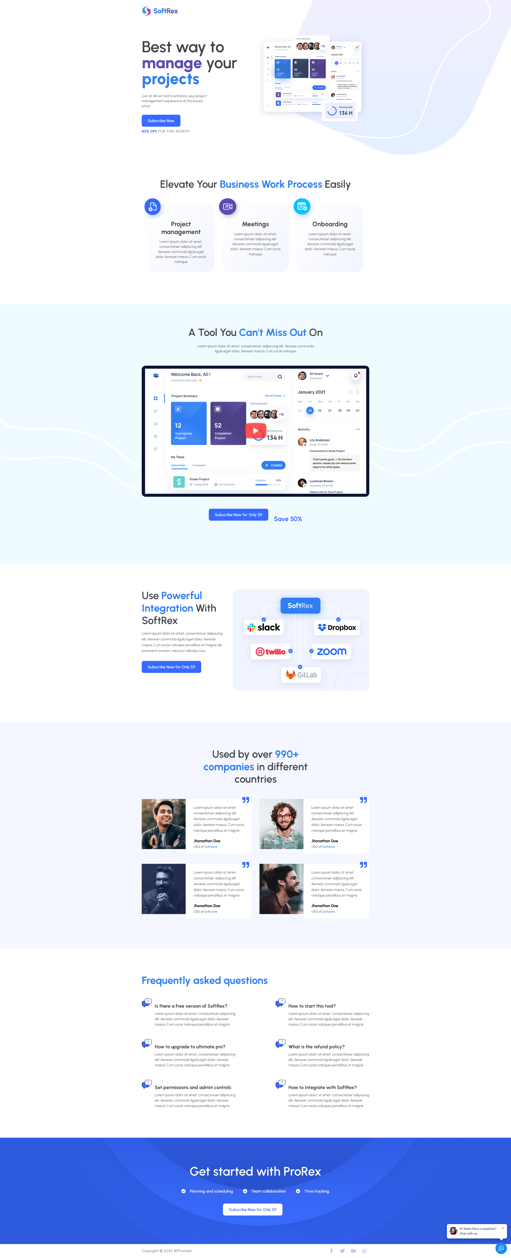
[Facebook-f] (331, 1251)
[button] (255, 431)
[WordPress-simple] (364, 1251)
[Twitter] (342, 1251)
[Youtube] (353, 1251)
